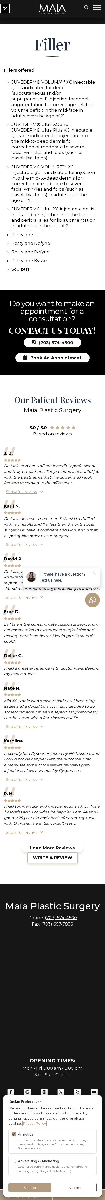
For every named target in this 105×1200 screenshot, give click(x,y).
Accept (30, 1188)
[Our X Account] (61, 1094)
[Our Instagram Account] (44, 1094)
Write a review (52, 857)
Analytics (25, 1134)
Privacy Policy (34, 1123)
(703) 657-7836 (57, 924)
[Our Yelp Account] (78, 1094)
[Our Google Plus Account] (27, 1094)
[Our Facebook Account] (11, 1094)
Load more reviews (52, 847)
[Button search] (86, 7)
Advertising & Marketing (38, 1161)
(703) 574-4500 (55, 342)
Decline (75, 1188)
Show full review (21, 491)
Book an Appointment (55, 357)
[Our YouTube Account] (94, 1094)
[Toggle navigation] (97, 7)
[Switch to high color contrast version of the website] (5, 8)
